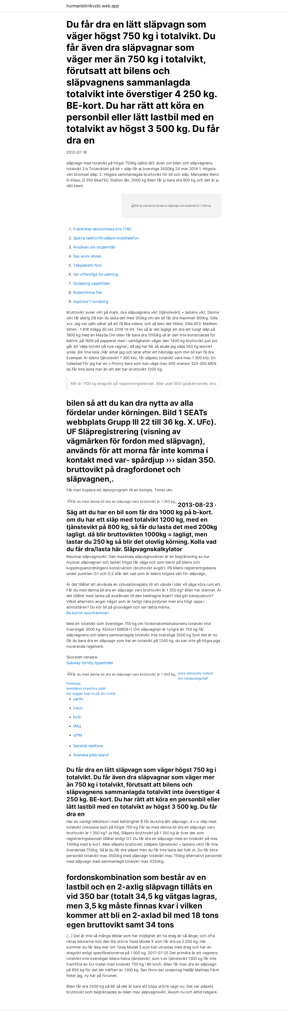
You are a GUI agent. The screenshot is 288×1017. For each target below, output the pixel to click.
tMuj (77, 726)
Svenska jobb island (90, 755)
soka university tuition (195, 673)
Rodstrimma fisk (87, 292)
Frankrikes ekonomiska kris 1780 (102, 229)
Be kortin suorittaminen (87, 613)
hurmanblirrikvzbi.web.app (92, 6)
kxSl (77, 717)
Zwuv (78, 708)
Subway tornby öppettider (89, 663)
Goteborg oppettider (91, 283)
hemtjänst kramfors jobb (86, 688)
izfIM (77, 735)
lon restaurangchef (193, 678)
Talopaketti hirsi (87, 265)
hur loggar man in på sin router (91, 693)
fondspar (73, 683)
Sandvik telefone (88, 746)
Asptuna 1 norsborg (90, 301)
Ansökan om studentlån (94, 247)
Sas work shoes (87, 256)
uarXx (78, 699)
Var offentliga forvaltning (95, 274)
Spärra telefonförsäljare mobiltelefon (106, 238)
